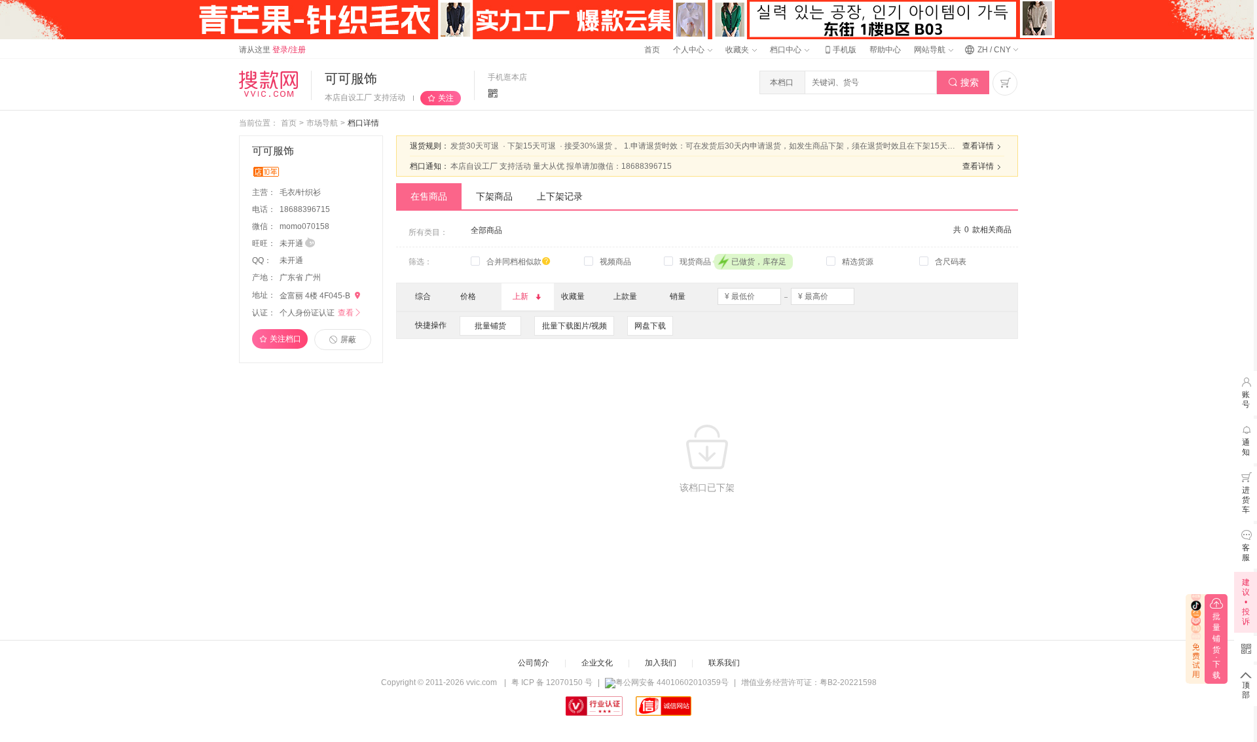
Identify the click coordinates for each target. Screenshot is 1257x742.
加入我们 (660, 662)
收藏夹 (738, 49)
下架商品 (494, 196)
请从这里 (272, 49)
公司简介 (533, 662)
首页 (652, 49)
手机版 (839, 49)
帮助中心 (885, 49)
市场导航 (322, 123)
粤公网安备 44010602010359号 (672, 682)
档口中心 (786, 49)
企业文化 (597, 662)
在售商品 (428, 196)
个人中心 (689, 49)
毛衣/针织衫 (301, 192)
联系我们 (724, 662)
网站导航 (930, 49)
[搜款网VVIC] (268, 84)
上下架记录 (560, 196)
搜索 (963, 82)
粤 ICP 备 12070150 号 (551, 682)
